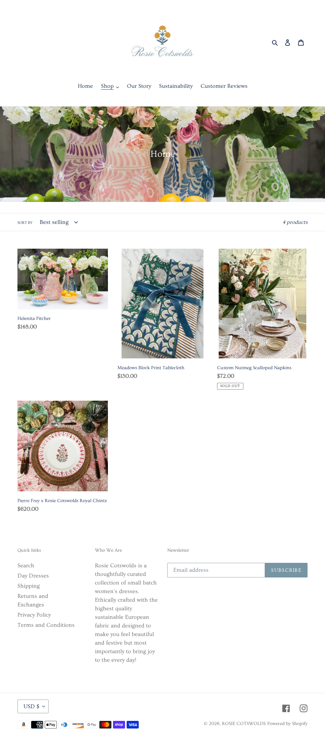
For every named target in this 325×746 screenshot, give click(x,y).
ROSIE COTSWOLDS (244, 723)
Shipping (28, 586)
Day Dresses (33, 575)
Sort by (24, 223)
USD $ (31, 706)
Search (25, 565)
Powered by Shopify (287, 723)
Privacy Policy (34, 614)
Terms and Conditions (46, 625)
